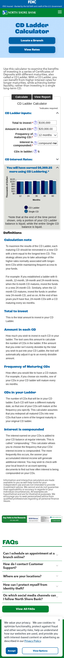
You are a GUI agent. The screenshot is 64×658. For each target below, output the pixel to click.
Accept (12, 651)
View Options (40, 651)
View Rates (32, 49)
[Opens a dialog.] (32, 519)
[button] (32, 113)
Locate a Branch (32, 40)
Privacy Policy (32, 641)
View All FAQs (25, 609)
